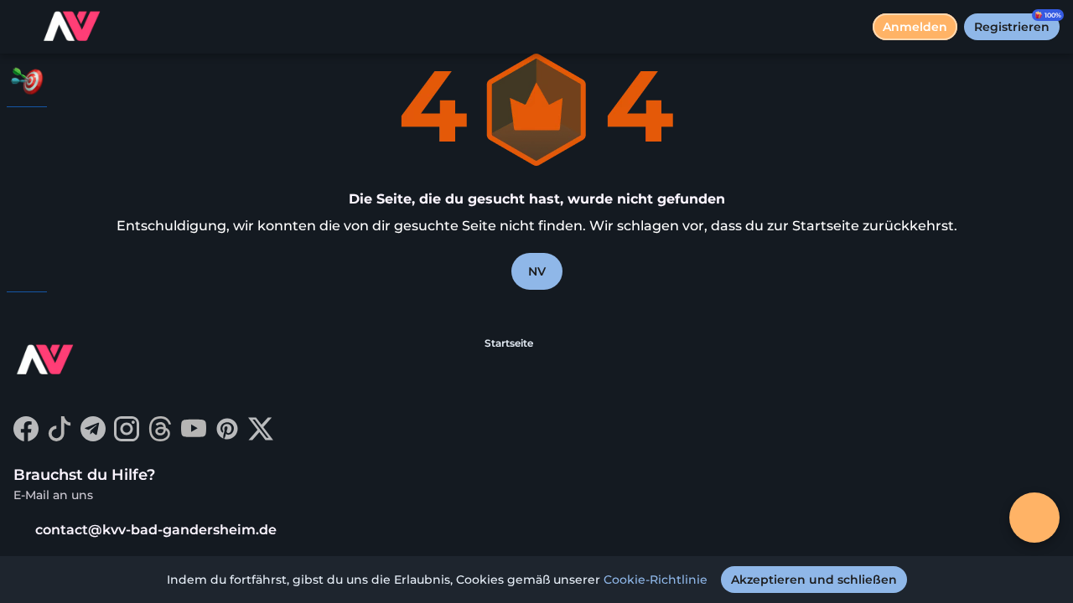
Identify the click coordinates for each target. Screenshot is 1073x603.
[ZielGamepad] (27, 265)
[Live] (27, 177)
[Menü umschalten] (27, 27)
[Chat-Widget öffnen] (1034, 517)
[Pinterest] (227, 437)
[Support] (27, 318)
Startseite (509, 343)
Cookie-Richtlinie (656, 579)
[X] (260, 437)
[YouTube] (193, 437)
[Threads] (160, 437)
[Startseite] (73, 27)
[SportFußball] (27, 221)
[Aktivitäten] (27, 80)
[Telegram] (93, 437)
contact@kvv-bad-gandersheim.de (156, 530)
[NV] (27, 134)
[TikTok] (59, 437)
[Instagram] (126, 437)
